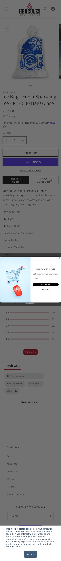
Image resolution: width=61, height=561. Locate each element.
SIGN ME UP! (45, 284)
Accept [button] (30, 554)
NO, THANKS (45, 289)
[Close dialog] (59, 258)
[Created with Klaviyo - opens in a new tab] (30, 303)
